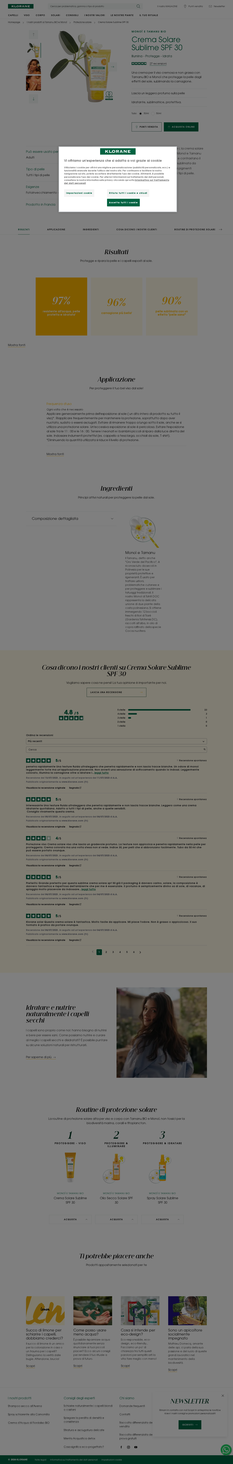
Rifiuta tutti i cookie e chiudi (128, 193)
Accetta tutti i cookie (123, 202)
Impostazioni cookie (79, 193)
